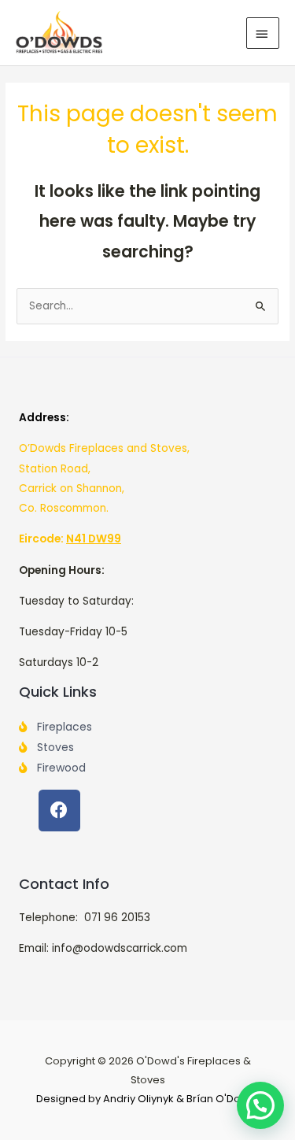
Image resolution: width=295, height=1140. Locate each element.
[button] (260, 1105)
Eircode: (70, 538)
